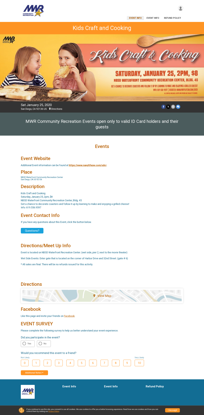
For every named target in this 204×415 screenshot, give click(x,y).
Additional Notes (33, 372)
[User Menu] (180, 8)
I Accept (172, 410)
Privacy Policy (53, 411)
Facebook (69, 316)
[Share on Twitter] (168, 107)
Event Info (135, 18)
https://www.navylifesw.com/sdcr (88, 165)
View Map (104, 296)
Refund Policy (172, 18)
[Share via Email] (173, 107)
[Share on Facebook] (163, 107)
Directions (56, 109)
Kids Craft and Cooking (102, 28)
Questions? (32, 230)
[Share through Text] (178, 107)
